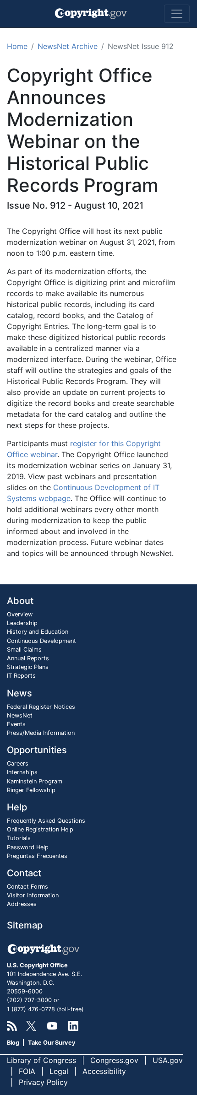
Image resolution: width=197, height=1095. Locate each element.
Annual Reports (28, 658)
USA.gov (168, 1060)
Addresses (22, 904)
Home (17, 46)
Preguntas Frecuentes (37, 855)
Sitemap (25, 925)
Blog (13, 1042)
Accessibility (104, 1071)
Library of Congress (41, 1060)
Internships (22, 772)
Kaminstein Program (34, 781)
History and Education (37, 631)
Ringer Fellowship (31, 790)
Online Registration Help (40, 829)
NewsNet (20, 715)
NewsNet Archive (68, 46)
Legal (58, 1071)
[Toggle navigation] (177, 14)
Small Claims (24, 649)
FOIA (27, 1071)
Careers (17, 763)
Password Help (28, 847)
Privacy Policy (43, 1082)
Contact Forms (27, 886)
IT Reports (21, 675)
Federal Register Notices (41, 706)
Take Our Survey (52, 1042)
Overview (20, 614)
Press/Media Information (41, 732)
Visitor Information (33, 895)
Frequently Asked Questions (46, 820)
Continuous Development (41, 640)
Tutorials (19, 838)
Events (16, 724)
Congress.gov (114, 1060)
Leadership (22, 623)
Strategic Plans (28, 666)
